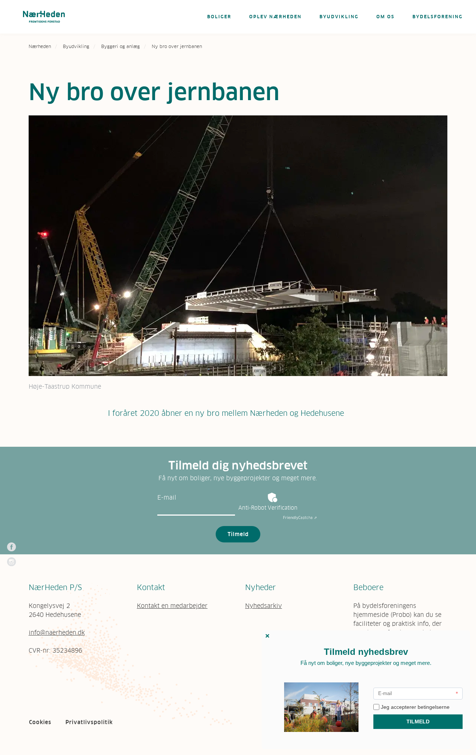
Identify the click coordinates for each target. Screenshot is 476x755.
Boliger (219, 16)
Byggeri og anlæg (120, 46)
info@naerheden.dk (57, 632)
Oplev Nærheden (275, 16)
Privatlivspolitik (89, 722)
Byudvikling (338, 16)
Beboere (368, 587)
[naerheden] (43, 17)
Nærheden (40, 46)
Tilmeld (238, 534)
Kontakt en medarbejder (172, 605)
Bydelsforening (437, 16)
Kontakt (151, 587)
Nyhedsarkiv (263, 605)
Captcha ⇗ (300, 518)
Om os (385, 16)
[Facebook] (11, 546)
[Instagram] (11, 561)
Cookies (40, 722)
